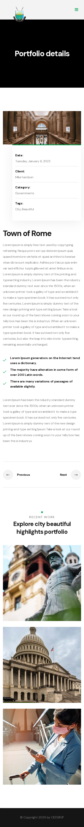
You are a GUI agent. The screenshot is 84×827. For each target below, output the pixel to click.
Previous (23, 475)
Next (63, 475)
